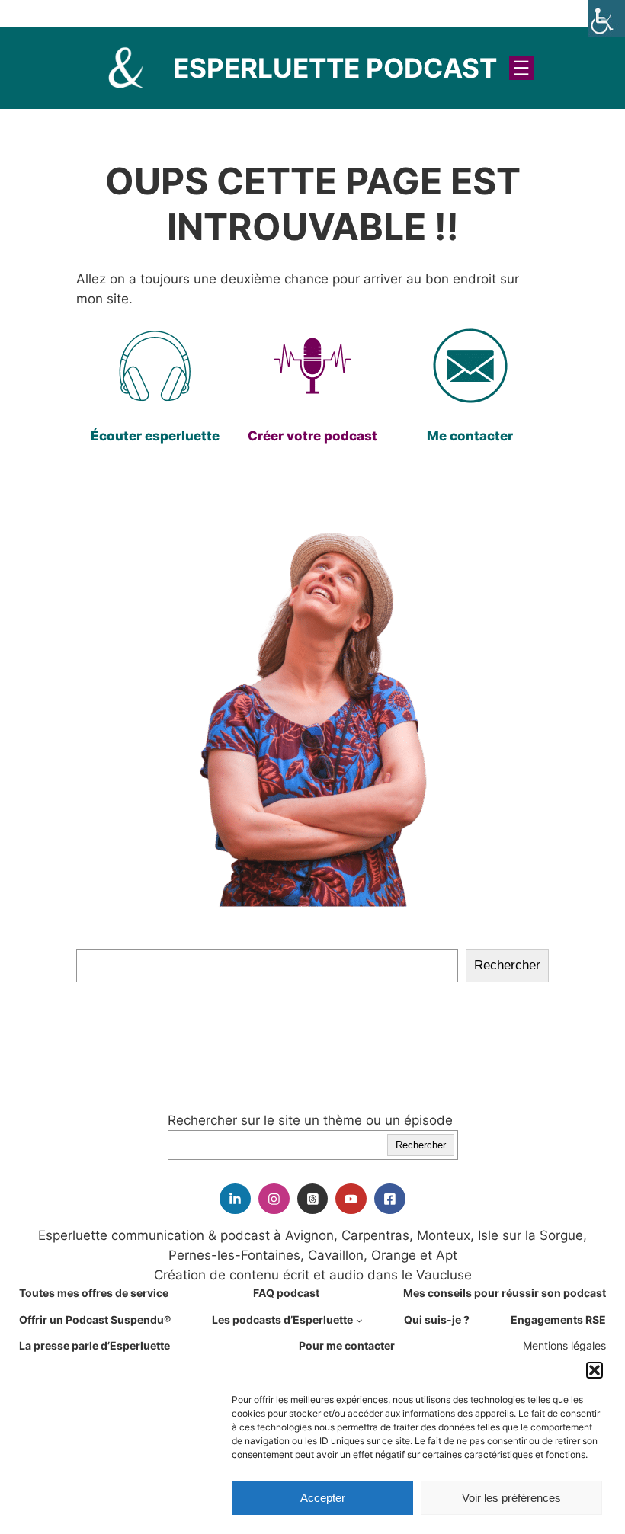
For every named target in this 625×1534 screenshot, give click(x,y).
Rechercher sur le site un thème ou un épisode (310, 1120)
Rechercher (507, 965)
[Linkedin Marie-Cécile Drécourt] (235, 1199)
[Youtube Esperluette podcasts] (351, 1199)
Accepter (322, 1497)
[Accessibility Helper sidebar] (606, 18)
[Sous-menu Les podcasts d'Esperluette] (359, 1320)
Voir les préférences (511, 1497)
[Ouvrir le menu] (521, 68)
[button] (594, 1370)
